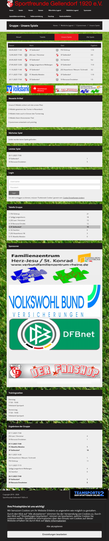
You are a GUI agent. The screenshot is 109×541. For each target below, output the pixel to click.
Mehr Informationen (55, 520)
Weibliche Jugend (72, 10)
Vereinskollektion (65, 16)
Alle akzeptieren (54, 526)
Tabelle (42, 37)
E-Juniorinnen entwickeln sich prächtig (23, 122)
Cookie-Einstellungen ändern (73, 198)
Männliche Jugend (55, 10)
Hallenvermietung (36, 16)
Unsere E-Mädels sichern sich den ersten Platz (26, 105)
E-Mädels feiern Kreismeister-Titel (21, 118)
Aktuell (18, 37)
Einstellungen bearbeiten (54, 534)
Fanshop (51, 16)
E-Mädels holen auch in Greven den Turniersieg (26, 114)
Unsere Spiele (94, 25)
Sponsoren (87, 10)
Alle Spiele (90, 37)
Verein (21, 10)
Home (11, 10)
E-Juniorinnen (81, 25)
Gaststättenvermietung (17, 16)
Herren (30, 10)
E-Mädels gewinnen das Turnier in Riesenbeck (26, 109)
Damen (40, 10)
